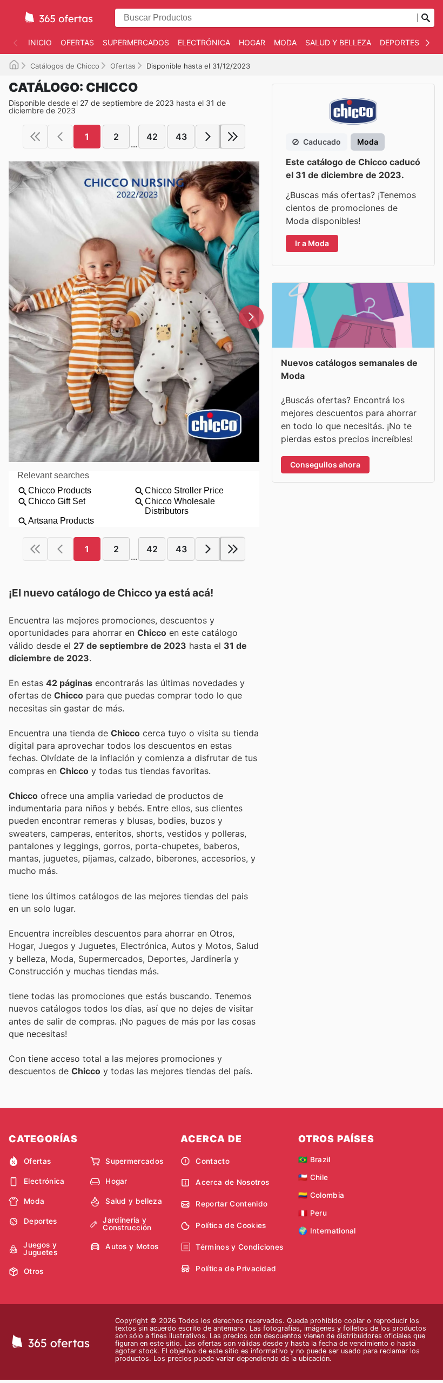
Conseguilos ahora (325, 464)
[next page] (208, 136)
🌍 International (327, 1230)
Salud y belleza (338, 42)
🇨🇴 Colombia (321, 1195)
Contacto (213, 1161)
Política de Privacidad (236, 1268)
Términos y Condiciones (239, 1247)
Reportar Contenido (231, 1203)
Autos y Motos (131, 1246)
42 (152, 136)
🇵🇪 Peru (312, 1213)
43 (181, 136)
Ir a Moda (312, 243)
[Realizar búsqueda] (425, 17)
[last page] (232, 136)
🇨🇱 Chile (313, 1177)
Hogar (252, 42)
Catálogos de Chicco (64, 66)
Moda (285, 42)
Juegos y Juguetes (40, 1249)
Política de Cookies (231, 1225)
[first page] (35, 136)
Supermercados (136, 42)
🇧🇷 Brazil (314, 1159)
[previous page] (60, 136)
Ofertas (77, 42)
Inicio (40, 42)
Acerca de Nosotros (232, 1182)
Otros (34, 1271)
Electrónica (204, 42)
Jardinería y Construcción (127, 1224)
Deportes (399, 42)
